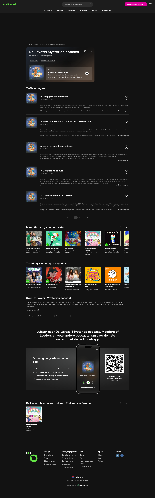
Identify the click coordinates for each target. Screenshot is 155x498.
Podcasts (60, 10)
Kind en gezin (34, 60)
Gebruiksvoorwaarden (69, 455)
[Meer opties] (91, 51)
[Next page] (83, 217)
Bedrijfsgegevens (67, 461)
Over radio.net (48, 455)
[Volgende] (126, 226)
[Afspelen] (87, 73)
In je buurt (83, 10)
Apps (81, 458)
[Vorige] (120, 226)
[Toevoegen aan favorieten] (85, 51)
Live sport (71, 10)
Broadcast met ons (50, 464)
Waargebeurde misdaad (62, 316)
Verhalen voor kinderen (48, 60)
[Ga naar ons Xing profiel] (122, 455)
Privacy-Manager (67, 467)
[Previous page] (72, 217)
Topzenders (48, 10)
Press (46, 458)
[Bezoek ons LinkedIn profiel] (117, 455)
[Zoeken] (90, 4)
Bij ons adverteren (50, 461)
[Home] (29, 44)
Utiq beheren (66, 464)
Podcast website (31, 310)
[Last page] (87, 217)
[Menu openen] (150, 4)
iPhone (100, 455)
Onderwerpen (106, 10)
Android (100, 461)
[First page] (67, 217)
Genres (94, 10)
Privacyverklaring (67, 458)
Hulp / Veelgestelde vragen (86, 462)
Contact (82, 455)
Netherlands (79, 477)
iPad (99, 458)
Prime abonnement (86, 466)
